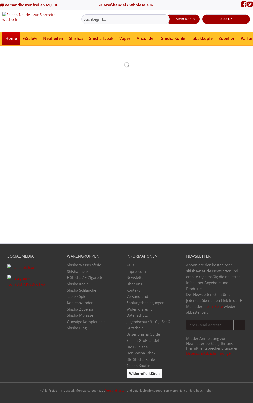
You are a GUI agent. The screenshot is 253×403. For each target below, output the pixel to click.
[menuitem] (125, 21)
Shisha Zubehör (80, 309)
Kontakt (133, 290)
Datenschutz (137, 315)
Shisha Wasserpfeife (84, 264)
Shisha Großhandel (142, 340)
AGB (130, 264)
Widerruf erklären (144, 373)
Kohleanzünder (80, 302)
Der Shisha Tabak (140, 352)
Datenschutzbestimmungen (209, 353)
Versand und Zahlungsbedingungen (145, 299)
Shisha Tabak (78, 271)
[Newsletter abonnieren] (239, 325)
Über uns (134, 283)
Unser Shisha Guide (143, 334)
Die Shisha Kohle (140, 359)
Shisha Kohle (78, 283)
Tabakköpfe (76, 296)
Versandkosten (115, 390)
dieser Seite (213, 306)
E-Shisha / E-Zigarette (85, 277)
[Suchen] (165, 19)
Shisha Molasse (80, 315)
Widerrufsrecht (139, 309)
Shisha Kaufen (138, 365)
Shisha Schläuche (81, 290)
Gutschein (135, 327)
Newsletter (135, 277)
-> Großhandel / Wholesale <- (126, 4)
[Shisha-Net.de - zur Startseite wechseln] (32, 20)
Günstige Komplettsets (86, 321)
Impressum (136, 271)
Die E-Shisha (137, 346)
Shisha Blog (77, 327)
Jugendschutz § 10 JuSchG (148, 321)
